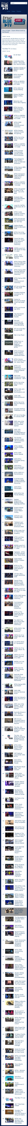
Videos (13, 11)
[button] (14, 21)
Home (8, 11)
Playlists (19, 11)
